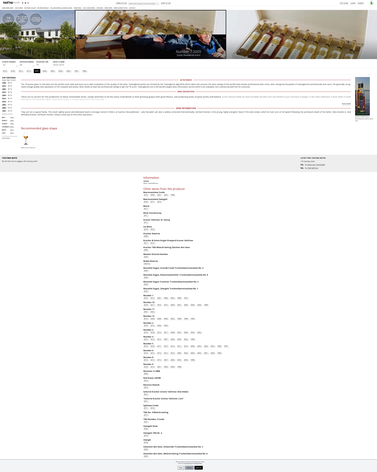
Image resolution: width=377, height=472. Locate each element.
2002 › (68, 71)
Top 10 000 (344, 3)
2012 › (179, 346)
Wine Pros (77, 8)
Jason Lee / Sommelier (316, 164)
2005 (4, 89)
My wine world (43, 8)
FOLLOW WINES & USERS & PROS (61, 8)
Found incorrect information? (9, 137)
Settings (189, 467)
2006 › (45, 71)
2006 (4, 108)
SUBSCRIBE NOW (7, 8)
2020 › (146, 201)
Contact (132, 8)
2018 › (13, 71)
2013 (4, 98)
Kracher (180, 55)
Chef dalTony (312, 168)
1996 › (84, 71)
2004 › (60, 71)
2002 (4, 105)
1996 (4, 83)
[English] (23, 3)
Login (352, 3)
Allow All (198, 467)
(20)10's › (147, 263)
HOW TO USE (166, 3)
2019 (4, 92)
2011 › (166, 332)
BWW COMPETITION (120, 8)
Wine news (108, 8)
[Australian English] (25, 3)
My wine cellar (30, 8)
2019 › (5, 71)
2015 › (21, 71)
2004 (4, 95)
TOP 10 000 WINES (89, 8)
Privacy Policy (198, 463)
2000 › (212, 353)
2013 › (29, 71)
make (19, 161)
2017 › (152, 201)
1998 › (172, 195)
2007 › (159, 195)
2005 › (52, 71)
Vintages (100, 8)
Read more (346, 104)
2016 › (152, 229)
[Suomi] (28, 3)
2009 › (37, 71)
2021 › (146, 394)
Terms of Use (188, 463)
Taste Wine (19, 8)
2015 (4, 86)
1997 (4, 111)
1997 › (76, 71)
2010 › (186, 346)
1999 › (219, 353)
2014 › (152, 339)
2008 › (146, 236)
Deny (180, 467)
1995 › (192, 318)
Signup (361, 3)
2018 (4, 101)
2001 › (206, 353)
